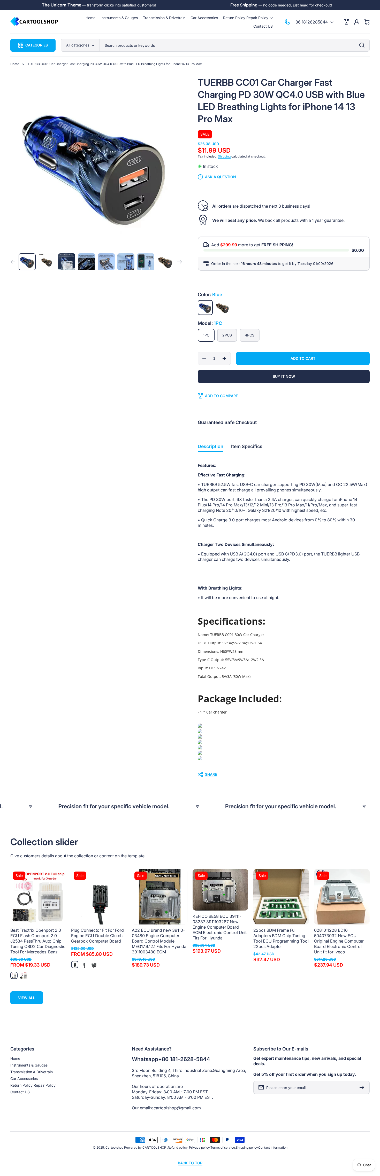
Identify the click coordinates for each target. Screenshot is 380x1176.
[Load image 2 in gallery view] (46, 261)
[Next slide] (179, 262)
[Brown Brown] (222, 307)
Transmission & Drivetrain (31, 1072)
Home (14, 64)
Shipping (224, 156)
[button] (248, 17)
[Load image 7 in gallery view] (145, 261)
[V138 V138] (14, 975)
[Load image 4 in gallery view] (86, 261)
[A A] (74, 964)
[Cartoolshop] (34, 22)
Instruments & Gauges (29, 1065)
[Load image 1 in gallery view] (27, 261)
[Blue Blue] (205, 307)
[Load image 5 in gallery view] (106, 261)
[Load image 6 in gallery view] (125, 261)
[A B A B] (94, 964)
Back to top (190, 1163)
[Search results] (363, 45)
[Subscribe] (363, 1087)
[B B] (84, 964)
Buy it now (284, 376)
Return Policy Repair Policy (33, 1085)
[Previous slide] (13, 262)
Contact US (20, 1092)
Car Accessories (24, 1078)
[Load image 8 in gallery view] (165, 261)
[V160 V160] (23, 975)
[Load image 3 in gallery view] (66, 261)
